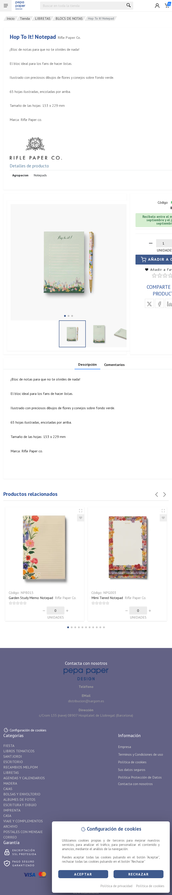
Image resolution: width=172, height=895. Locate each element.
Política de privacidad (116, 886)
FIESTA (8, 745)
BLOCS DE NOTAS (69, 18)
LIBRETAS (42, 18)
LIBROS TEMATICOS (18, 751)
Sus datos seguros (131, 769)
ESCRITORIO (13, 761)
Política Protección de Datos (140, 777)
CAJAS (7, 788)
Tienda (25, 18)
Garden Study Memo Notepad (42, 597)
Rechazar (138, 874)
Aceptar (83, 874)
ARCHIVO (10, 826)
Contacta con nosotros (135, 783)
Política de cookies (150, 886)
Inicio (11, 18)
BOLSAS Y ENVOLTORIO (21, 794)
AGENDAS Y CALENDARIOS (24, 778)
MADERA (10, 783)
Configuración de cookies (28, 730)
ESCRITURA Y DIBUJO (20, 805)
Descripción (87, 364)
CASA (7, 815)
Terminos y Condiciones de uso (140, 754)
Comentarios (114, 364)
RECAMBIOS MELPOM (20, 767)
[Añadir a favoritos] (80, 517)
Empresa (124, 746)
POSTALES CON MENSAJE (23, 831)
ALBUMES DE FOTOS (19, 799)
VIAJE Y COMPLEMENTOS (23, 821)
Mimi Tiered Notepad (118, 597)
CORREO (10, 837)
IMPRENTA (11, 810)
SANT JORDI (12, 756)
